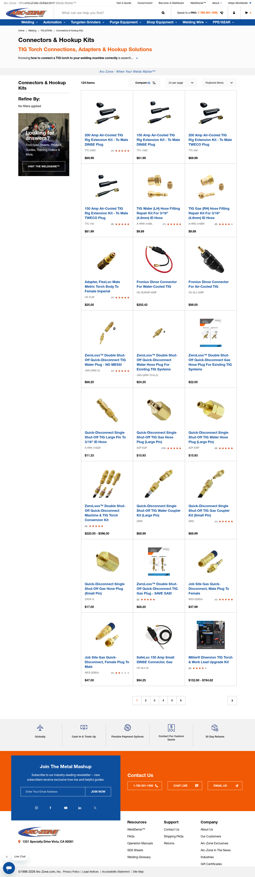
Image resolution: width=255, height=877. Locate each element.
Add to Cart (107, 122)
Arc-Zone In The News (216, 850)
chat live (180, 785)
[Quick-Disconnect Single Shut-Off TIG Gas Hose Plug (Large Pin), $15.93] (159, 410)
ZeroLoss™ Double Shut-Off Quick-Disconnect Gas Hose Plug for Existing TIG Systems (210, 362)
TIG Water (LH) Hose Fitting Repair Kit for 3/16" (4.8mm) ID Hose (158, 213)
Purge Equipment (124, 22)
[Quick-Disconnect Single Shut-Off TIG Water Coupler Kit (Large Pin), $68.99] (159, 483)
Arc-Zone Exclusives (214, 843)
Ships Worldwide (238, 3)
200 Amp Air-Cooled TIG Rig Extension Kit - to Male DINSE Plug (106, 140)
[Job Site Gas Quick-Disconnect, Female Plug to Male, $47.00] (107, 635)
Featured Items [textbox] (214, 82)
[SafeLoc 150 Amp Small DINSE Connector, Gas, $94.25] (159, 635)
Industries (207, 857)
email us (220, 785)
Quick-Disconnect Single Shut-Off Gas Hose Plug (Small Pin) (105, 588)
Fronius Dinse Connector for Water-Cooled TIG (157, 284)
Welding (27, 22)
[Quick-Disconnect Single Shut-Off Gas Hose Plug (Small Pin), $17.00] (107, 561)
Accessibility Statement (116, 871)
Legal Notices (90, 871)
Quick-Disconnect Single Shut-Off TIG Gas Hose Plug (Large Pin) (156, 437)
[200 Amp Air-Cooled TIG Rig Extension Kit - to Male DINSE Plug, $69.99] (107, 113)
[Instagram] (36, 808)
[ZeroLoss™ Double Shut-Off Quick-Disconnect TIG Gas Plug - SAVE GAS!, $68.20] (159, 561)
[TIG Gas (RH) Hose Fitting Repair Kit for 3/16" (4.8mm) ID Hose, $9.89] (211, 186)
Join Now (98, 791)
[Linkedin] (79, 808)
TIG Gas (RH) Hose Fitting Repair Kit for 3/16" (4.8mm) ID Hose (209, 213)
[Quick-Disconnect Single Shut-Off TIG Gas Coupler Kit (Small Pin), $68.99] (211, 483)
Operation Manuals (140, 843)
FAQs (130, 836)
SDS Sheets (135, 850)
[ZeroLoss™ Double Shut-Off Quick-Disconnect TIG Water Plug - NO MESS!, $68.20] (107, 333)
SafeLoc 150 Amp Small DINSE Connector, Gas (155, 659)
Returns (169, 843)
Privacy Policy (71, 871)
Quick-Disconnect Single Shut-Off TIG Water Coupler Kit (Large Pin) (159, 510)
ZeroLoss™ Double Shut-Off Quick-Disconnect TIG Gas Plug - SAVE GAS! (157, 588)
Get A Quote (123, 3)
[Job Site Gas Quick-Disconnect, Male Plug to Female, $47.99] (211, 561)
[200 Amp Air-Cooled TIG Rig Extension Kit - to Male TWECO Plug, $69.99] (211, 113)
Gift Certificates (211, 864)
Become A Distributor (171, 3)
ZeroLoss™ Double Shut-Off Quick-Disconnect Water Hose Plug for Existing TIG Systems (157, 362)
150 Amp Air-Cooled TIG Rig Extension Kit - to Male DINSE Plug (158, 140)
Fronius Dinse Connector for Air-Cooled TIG (209, 284)
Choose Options (210, 342)
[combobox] (112, 12)
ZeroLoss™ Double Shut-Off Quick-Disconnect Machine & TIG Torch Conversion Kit (105, 513)
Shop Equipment (160, 22)
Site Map (138, 871)
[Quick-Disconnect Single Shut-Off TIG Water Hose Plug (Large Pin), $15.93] (211, 410)
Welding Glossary (139, 857)
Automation (52, 22)
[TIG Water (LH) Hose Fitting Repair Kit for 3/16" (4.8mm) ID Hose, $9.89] (159, 186)
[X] (95, 808)
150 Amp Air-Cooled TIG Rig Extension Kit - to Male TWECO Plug (106, 213)
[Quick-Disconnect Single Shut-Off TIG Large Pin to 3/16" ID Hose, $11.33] (107, 410)
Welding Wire (193, 22)
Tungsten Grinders (86, 22)
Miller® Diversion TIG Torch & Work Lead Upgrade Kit (211, 659)
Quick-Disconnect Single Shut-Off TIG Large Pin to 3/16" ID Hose (105, 437)
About (215, 3)
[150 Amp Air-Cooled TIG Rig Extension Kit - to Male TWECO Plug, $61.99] (107, 186)
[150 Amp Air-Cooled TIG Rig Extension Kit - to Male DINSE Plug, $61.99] (159, 113)
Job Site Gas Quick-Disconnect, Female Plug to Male (107, 662)
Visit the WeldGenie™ (44, 166)
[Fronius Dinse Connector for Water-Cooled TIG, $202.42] (159, 259)
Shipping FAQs (174, 836)
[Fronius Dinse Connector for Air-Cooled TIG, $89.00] (211, 259)
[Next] (232, 700)
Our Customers (211, 836)
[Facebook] (50, 808)
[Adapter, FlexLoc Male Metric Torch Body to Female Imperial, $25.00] (107, 259)
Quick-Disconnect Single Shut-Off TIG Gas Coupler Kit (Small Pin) (209, 510)
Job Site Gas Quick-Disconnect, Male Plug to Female (209, 588)
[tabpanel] (43, 144)
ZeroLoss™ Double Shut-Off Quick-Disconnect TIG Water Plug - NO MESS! (105, 360)
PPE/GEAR (221, 22)
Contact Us (171, 829)
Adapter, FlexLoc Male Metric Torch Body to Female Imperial (102, 286)
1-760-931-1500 (207, 12)
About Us (207, 829)
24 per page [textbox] (176, 82)
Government (145, 3)
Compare (142, 82)
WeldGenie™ (198, 3)
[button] (40, 729)
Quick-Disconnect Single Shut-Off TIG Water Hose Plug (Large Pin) (208, 437)
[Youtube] (65, 808)
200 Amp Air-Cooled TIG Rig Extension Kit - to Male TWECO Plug (210, 140)
